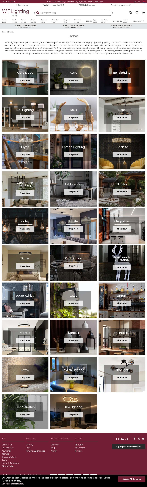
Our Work (55, 445)
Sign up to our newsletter (128, 446)
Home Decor (125, 21)
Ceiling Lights (4, 21)
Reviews (78, 451)
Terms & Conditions (10, 463)
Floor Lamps (33, 21)
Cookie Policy (8, 448)
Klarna (4, 460)
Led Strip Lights (104, 21)
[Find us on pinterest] (143, 439)
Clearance (137, 21)
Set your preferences (12, 483)
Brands (89, 21)
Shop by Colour (77, 21)
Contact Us (7, 445)
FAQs (28, 448)
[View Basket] (142, 12)
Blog (53, 448)
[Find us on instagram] (138, 439)
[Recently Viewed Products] (130, 12)
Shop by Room (55, 21)
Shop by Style (67, 21)
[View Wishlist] (137, 12)
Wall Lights (15, 21)
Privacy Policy (8, 466)
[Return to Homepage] (15, 13)
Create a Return (9, 457)
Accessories (117, 21)
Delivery (29, 445)
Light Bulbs (95, 21)
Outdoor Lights (44, 21)
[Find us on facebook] (134, 439)
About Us (79, 445)
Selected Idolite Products (26, 26)
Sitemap (5, 454)
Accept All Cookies (132, 479)
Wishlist (54, 451)
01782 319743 (11, 2)
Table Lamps (23, 21)
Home (4, 32)
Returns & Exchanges (35, 451)
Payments (6, 451)
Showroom (80, 448)
